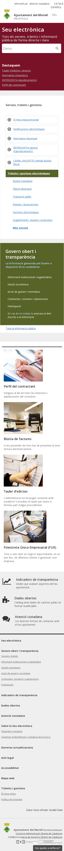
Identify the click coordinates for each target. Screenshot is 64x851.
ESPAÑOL (56, 7)
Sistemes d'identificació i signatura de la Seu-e (25, 737)
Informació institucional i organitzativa (21, 661)
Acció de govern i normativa (15, 673)
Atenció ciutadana (39, 3)
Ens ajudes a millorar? (47, 848)
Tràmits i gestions (13, 788)
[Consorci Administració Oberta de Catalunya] (27, 842)
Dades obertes (10, 705)
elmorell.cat (20, 3)
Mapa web (7, 778)
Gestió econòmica (10, 667)
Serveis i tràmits (9, 656)
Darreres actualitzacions (17, 747)
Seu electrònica (11, 640)
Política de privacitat (11, 799)
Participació (7, 684)
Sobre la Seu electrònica (16, 726)
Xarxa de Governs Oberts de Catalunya (41, 837)
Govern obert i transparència (19, 651)
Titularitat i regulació (11, 731)
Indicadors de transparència (19, 695)
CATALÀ (58, 3)
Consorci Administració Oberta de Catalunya (39, 833)
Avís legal (7, 757)
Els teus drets (8, 793)
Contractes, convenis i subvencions (20, 679)
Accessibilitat (10, 768)
